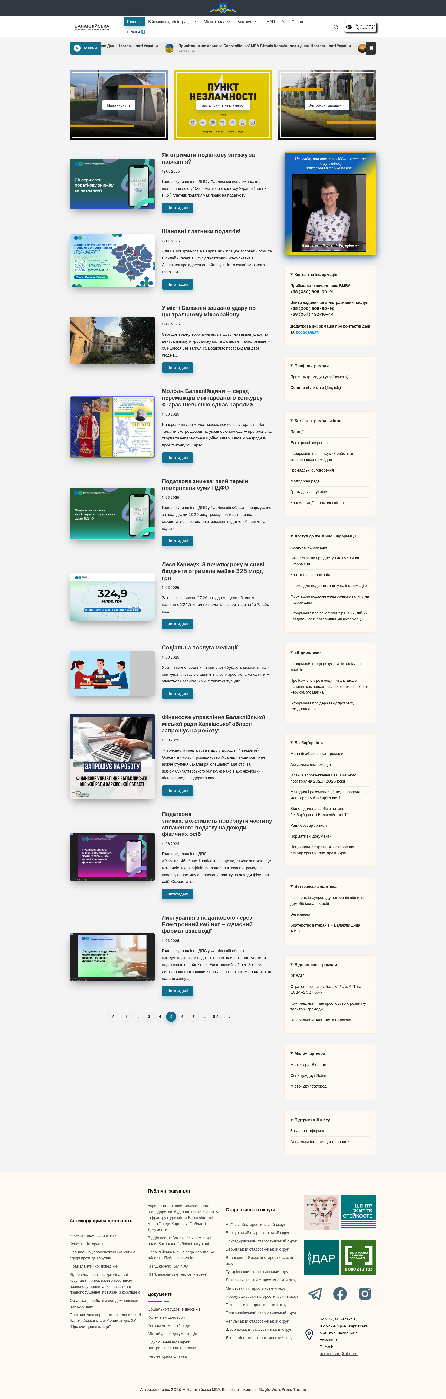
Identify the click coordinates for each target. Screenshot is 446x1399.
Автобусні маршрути (327, 105)
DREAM (297, 975)
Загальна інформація (309, 1130)
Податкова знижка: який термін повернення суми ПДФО (205, 484)
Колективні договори (166, 1317)
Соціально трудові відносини (174, 1309)
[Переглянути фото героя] (329, 213)
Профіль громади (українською (318, 376)
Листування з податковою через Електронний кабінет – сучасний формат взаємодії (207, 924)
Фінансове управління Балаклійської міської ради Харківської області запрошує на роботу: (213, 724)
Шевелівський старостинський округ (259, 1329)
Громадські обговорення (312, 470)
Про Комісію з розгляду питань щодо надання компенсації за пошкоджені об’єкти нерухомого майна (329, 686)
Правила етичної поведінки (94, 1266)
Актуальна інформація (310, 764)
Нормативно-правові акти (93, 1235)
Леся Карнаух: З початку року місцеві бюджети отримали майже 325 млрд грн (213, 571)
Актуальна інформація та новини (320, 1141)
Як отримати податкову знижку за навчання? (208, 158)
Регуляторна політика (167, 1356)
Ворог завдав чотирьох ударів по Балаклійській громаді (336, 45)
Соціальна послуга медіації (200, 647)
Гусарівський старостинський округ (258, 1271)
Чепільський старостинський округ (257, 1321)
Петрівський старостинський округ (257, 1304)
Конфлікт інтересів (86, 1243)
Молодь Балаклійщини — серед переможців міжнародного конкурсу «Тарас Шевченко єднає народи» (212, 397)
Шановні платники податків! (201, 231)
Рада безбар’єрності (308, 825)
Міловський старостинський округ (256, 1288)
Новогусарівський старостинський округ (262, 1296)
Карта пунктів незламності (223, 105)
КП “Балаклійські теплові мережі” (178, 1274)
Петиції (297, 431)
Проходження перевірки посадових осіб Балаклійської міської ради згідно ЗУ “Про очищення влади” (105, 1320)
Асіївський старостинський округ (255, 1224)
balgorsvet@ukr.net (339, 1353)
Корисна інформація (308, 547)
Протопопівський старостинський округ (261, 1312)
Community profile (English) (315, 387)
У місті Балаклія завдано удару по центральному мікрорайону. (209, 311)
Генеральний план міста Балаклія (320, 1019)
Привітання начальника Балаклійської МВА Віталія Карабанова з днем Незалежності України (177, 45)
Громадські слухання (309, 491)
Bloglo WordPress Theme (282, 1389)
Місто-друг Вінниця (308, 1064)
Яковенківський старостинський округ (260, 1337)
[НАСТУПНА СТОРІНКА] (229, 1017)
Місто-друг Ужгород (308, 1086)
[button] (113, 1017)
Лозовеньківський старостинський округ (262, 1279)
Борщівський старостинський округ (257, 1232)
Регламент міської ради (169, 1325)
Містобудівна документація (172, 1333)
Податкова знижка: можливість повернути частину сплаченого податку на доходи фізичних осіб (217, 823)
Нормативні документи (311, 836)
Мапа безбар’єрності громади (317, 753)
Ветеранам (300, 914)
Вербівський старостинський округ (257, 1249)
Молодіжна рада (305, 481)
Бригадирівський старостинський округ (261, 1241)
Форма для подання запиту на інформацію (328, 585)
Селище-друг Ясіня (308, 1075)
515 (216, 1017)
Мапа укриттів (119, 105)
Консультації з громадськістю (317, 502)
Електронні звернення (310, 442)
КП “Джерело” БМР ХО (168, 1266)
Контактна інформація (310, 574)
